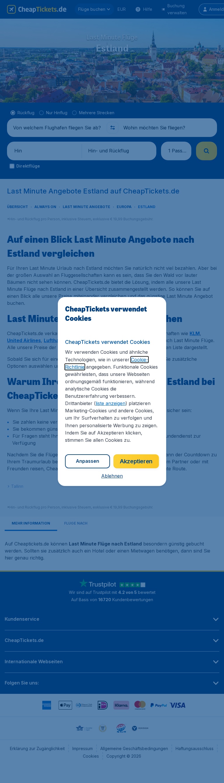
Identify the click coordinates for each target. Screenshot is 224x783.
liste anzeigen (110, 403)
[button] (112, 476)
